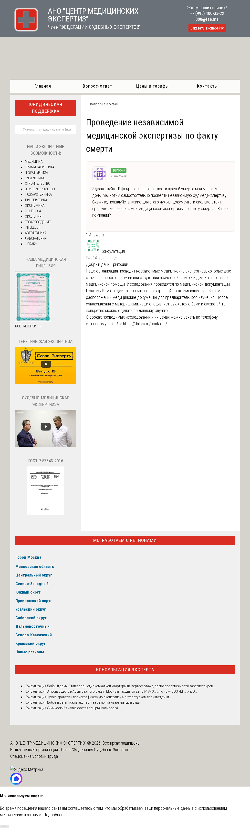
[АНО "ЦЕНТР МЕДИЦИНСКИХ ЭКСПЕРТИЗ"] (24, 29)
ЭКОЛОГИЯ (33, 216)
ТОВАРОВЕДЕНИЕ (38, 222)
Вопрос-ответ (97, 86)
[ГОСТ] (45, 514)
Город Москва (28, 557)
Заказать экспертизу (207, 28)
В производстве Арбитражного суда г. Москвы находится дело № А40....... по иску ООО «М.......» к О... (121, 691)
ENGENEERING (35, 178)
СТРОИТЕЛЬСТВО (37, 183)
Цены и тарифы (152, 86)
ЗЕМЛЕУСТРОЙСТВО (40, 189)
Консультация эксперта (125, 669)
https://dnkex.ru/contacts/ (145, 323)
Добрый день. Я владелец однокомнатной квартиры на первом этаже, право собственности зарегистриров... (130, 686)
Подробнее (53, 814)
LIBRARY (31, 244)
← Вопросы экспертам (102, 104)
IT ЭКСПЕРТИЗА (36, 172)
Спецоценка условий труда (34, 756)
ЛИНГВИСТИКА (36, 200)
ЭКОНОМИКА (34, 205)
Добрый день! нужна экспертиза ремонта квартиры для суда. (93, 702)
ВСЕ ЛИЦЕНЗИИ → (29, 326)
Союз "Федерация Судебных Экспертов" (97, 749)
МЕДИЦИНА (33, 161)
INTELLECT (32, 227)
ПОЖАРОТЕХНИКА (38, 194)
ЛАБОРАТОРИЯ (36, 238)
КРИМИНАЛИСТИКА (39, 167)
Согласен (4, 827)
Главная (42, 86)
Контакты (207, 86)
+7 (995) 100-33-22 (207, 13)
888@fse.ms (207, 19)
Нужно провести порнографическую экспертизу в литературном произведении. (108, 697)
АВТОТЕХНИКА (35, 233)
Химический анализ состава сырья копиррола (82, 708)
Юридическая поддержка (45, 107)
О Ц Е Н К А (33, 211)
